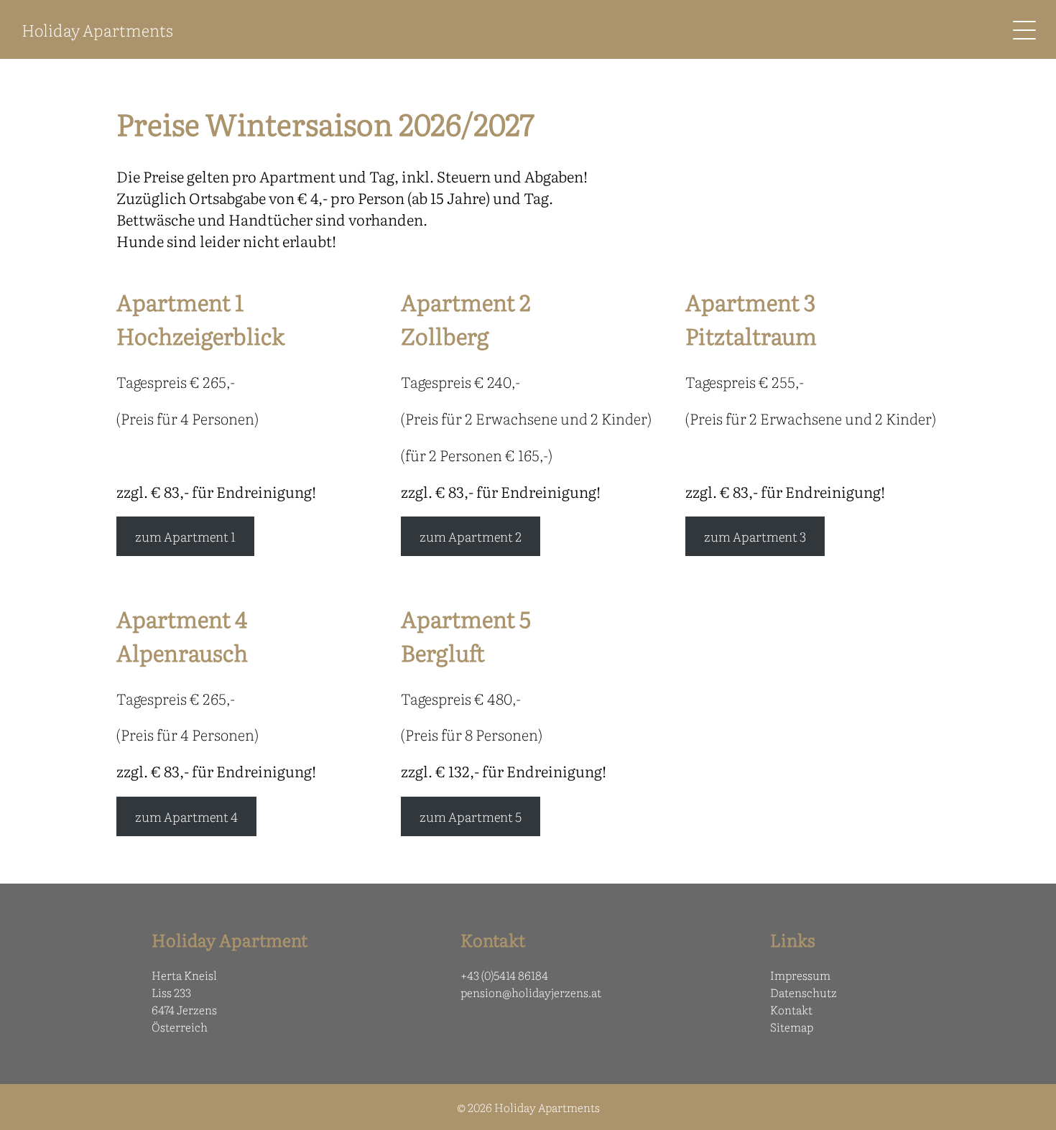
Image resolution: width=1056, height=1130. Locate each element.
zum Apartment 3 (755, 536)
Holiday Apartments (97, 29)
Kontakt (791, 1009)
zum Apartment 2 (471, 536)
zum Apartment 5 (471, 816)
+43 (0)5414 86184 (504, 974)
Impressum (800, 974)
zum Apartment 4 (186, 816)
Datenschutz (803, 992)
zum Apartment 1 (185, 536)
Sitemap (791, 1026)
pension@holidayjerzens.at (530, 992)
